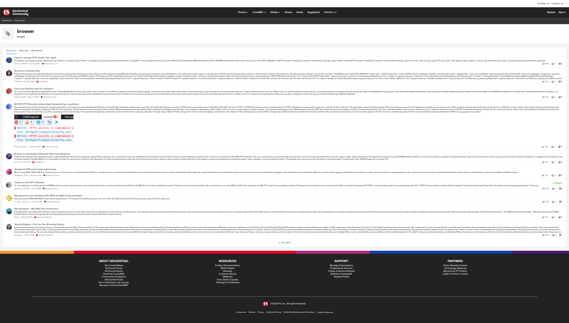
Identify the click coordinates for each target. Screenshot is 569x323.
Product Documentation (227, 265)
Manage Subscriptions (341, 265)
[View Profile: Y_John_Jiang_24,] (9, 198)
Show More (286, 243)
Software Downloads (341, 274)
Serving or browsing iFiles (27, 71)
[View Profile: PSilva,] (9, 211)
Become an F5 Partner (455, 271)
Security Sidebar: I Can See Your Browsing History (39, 224)
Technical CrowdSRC (114, 274)
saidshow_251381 (21, 189)
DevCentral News (114, 265)
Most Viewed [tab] (37, 50)
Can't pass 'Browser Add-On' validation (33, 88)
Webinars (227, 276)
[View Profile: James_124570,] (9, 60)
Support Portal (341, 276)
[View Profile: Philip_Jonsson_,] (9, 107)
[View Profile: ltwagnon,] (9, 227)
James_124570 (20, 64)
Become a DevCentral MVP (114, 285)
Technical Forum (113, 268)
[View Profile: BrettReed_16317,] (9, 172)
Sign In (561, 12)
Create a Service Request (341, 271)
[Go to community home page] (15, 12)
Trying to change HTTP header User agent (35, 57)
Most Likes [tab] (23, 50)
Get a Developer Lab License (114, 282)
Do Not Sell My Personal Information (299, 312)
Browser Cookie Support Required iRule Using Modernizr (42, 154)
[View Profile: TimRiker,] (9, 73)
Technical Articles (114, 271)
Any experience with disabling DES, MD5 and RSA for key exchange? (48, 195)
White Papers (228, 268)
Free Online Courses (227, 279)
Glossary (227, 271)
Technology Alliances (455, 268)
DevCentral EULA (114, 279)
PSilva (17, 217)
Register (551, 12)
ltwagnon (18, 235)
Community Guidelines (114, 276)
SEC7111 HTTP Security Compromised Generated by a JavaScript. (46, 104)
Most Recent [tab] (11, 50)
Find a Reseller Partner (455, 265)
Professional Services (341, 268)
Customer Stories (227, 274)
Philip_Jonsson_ (21, 147)
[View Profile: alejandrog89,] (9, 91)
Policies (252, 312)
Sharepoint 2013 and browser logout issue (35, 169)
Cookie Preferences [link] (325, 312)
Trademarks (241, 312)
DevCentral (6, 20)
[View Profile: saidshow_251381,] (9, 185)
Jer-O (16, 162)
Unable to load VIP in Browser (29, 182)
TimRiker (18, 82)
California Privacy (273, 312)
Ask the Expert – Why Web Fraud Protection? (36, 209)
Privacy (261, 312)
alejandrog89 (20, 97)
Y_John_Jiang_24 (21, 202)
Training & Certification (228, 282)
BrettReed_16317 (21, 175)
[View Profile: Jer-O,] (9, 156)
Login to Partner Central (455, 274)
